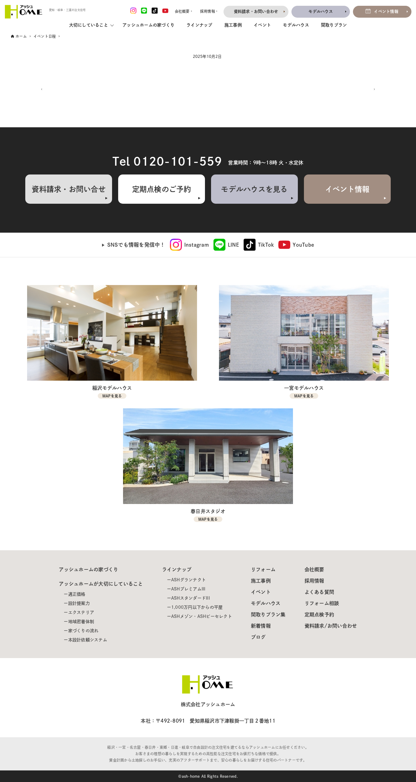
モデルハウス (296, 25)
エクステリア (81, 612)
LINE (233, 244)
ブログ (258, 637)
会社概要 (314, 569)
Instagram (196, 244)
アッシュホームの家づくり (148, 25)
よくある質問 (319, 592)
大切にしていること (88, 25)
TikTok (266, 244)
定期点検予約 (319, 614)
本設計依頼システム (87, 640)
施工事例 (233, 25)
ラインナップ (199, 25)
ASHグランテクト (188, 580)
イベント (262, 25)
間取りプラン (334, 25)
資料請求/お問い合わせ (331, 625)
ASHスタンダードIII (190, 598)
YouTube (303, 244)
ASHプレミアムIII (188, 589)
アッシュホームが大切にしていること (101, 583)
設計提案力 (79, 603)
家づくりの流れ (83, 631)
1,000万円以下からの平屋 (197, 607)
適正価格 (77, 594)
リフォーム (263, 569)
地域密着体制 (81, 621)
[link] (189, 245)
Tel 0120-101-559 (167, 161)
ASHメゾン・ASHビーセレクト (201, 616)
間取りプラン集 (268, 614)
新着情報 (261, 625)
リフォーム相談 (322, 603)
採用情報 (314, 580)
